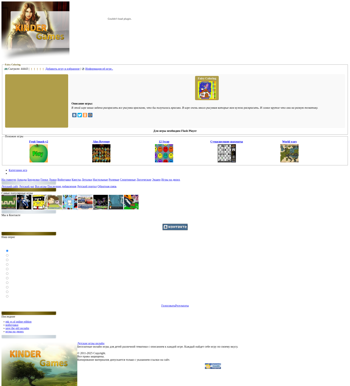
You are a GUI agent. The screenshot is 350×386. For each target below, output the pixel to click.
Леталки (87, 179)
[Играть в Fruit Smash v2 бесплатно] (39, 161)
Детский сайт (9, 186)
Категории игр (18, 170)
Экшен (156, 179)
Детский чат (26, 186)
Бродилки (34, 179)
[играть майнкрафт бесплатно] (9, 208)
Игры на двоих (170, 179)
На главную (8, 179)
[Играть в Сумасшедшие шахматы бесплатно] (227, 161)
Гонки (44, 179)
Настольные (100, 179)
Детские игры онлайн (90, 343)
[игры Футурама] (116, 208)
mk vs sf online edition (18, 321)
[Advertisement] (36, 100)
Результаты (182, 305)
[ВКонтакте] (74, 115)
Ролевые (114, 179)
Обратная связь (107, 186)
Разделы (14, 173)
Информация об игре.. (99, 68)
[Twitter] (79, 115)
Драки (53, 179)
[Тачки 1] (85, 208)
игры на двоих (14, 331)
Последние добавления (61, 186)
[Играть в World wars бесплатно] (289, 161)
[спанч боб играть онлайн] (39, 208)
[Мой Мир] (90, 115)
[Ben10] (101, 208)
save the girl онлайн (17, 328)
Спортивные (128, 179)
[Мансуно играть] (24, 208)
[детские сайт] (213, 367)
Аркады (22, 179)
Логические (144, 179)
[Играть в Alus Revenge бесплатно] (101, 161)
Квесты (76, 179)
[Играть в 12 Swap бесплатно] (164, 161)
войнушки (11, 324)
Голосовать (168, 305)
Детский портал (87, 186)
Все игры (41, 186)
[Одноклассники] (85, 115)
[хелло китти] (70, 208)
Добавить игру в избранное (62, 68)
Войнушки (64, 179)
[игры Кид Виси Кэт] (55, 208)
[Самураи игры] (131, 208)
